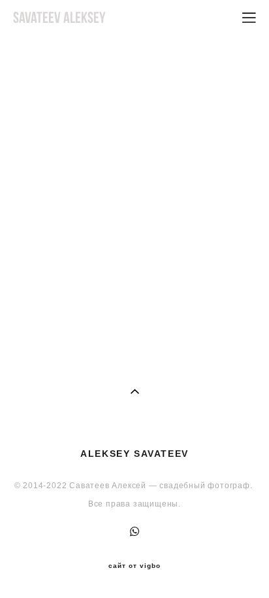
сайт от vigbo (134, 566)
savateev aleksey (59, 17)
